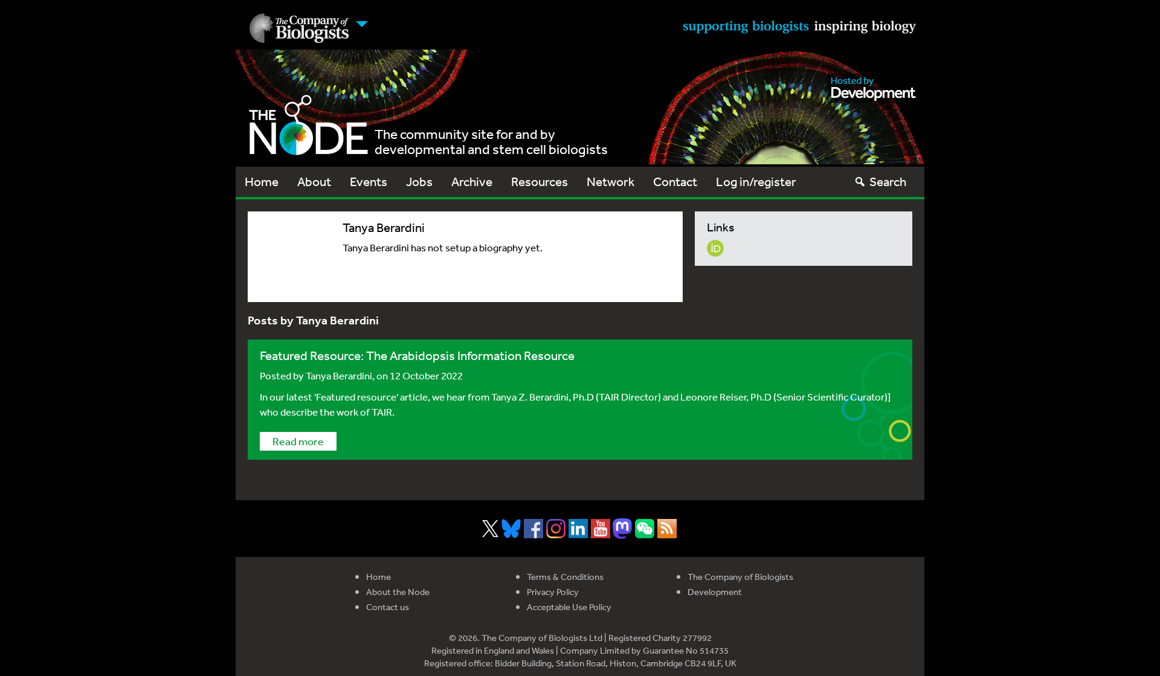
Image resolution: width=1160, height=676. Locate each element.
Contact (675, 181)
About (314, 181)
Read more (298, 441)
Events (368, 181)
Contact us (387, 607)
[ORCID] (715, 246)
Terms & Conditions (565, 576)
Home (262, 181)
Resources (539, 181)
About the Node (398, 591)
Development (715, 591)
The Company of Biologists (740, 576)
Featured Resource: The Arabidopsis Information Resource (417, 355)
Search (887, 181)
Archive (471, 181)
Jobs (419, 181)
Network (610, 181)
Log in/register (756, 181)
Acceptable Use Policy (569, 607)
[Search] (860, 181)
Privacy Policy (553, 591)
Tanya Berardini (339, 375)
